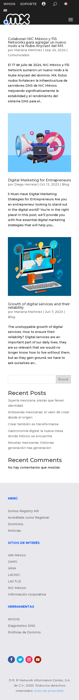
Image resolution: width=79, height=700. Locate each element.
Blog (65, 184)
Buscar (63, 379)
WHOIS (9, 4)
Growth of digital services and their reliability (39, 306)
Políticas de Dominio (24, 632)
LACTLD (14, 581)
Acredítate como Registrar (28, 518)
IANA (12, 568)
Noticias (14, 531)
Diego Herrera (25, 184)
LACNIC (14, 575)
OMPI (12, 562)
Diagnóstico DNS (21, 626)
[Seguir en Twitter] (20, 659)
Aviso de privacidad (48, 691)
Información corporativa (27, 594)
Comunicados (18, 55)
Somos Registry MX (23, 511)
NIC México (17, 588)
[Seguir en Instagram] (28, 659)
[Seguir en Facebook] (11, 659)
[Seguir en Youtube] (37, 659)
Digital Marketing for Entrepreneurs (39, 180)
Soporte (28, 4)
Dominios (15, 524)
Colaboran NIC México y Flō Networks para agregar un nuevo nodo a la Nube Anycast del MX (37, 42)
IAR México (17, 555)
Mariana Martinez (28, 50)
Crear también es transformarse (33, 424)
